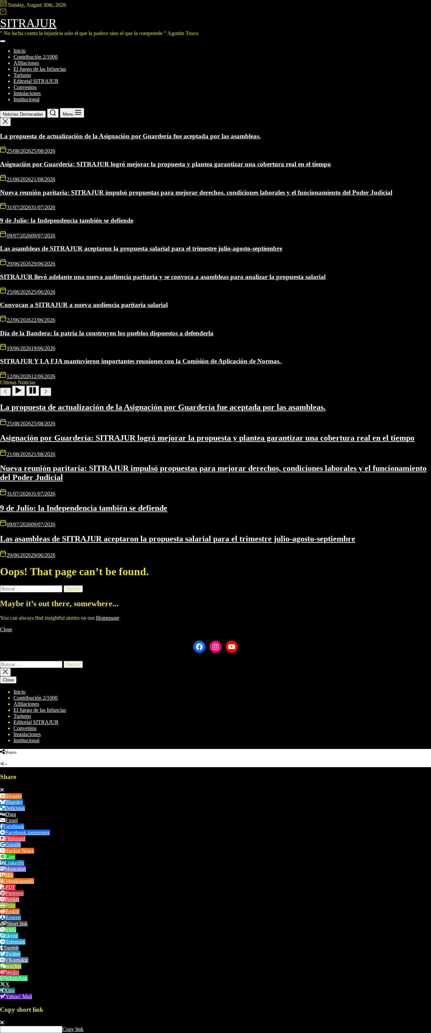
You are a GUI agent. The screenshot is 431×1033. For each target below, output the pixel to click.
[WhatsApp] (7, 758)
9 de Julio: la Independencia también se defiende (66, 220)
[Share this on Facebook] (1, 758)
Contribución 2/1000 (35, 57)
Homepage (107, 618)
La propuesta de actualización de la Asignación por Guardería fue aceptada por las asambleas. (130, 136)
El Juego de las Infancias (39, 69)
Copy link (73, 1029)
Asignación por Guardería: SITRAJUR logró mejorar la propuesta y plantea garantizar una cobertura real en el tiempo (165, 164)
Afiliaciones (26, 63)
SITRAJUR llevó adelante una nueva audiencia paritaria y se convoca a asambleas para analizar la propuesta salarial (163, 276)
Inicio (19, 51)
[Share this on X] (13, 758)
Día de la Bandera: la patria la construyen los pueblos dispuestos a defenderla (106, 333)
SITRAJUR (28, 23)
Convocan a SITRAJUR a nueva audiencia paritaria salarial (84, 304)
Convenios (24, 87)
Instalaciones (27, 93)
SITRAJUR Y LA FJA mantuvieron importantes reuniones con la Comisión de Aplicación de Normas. (141, 361)
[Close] (2, 790)
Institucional (26, 99)
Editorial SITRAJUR (36, 81)
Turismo (22, 75)
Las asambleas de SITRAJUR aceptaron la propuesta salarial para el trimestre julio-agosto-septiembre (141, 248)
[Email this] (20, 758)
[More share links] (26, 758)
